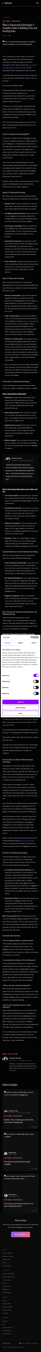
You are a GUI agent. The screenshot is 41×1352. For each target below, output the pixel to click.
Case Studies (6, 1304)
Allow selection (20, 707)
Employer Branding (8, 1274)
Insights (4, 1321)
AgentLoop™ (6, 1259)
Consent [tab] (7, 643)
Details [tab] (20, 643)
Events (4, 1283)
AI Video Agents (7, 1253)
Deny (20, 713)
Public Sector (6, 1292)
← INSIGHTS (6, 17)
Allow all (20, 702)
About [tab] (34, 643)
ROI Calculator (6, 1266)
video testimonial (30, 321)
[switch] (36, 681)
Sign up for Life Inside (27, 841)
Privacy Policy (6, 1330)
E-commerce (6, 1280)
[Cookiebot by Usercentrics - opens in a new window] (30, 637)
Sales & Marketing (8, 1277)
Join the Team (6, 1310)
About (4, 1300)
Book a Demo (6, 1334)
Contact (5, 1313)
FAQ (3, 1324)
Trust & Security (7, 1327)
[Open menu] (37, 3)
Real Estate (6, 1289)
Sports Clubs (6, 1286)
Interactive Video (7, 1256)
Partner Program (7, 1307)
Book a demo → (20, 1234)
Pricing (4, 1262)
